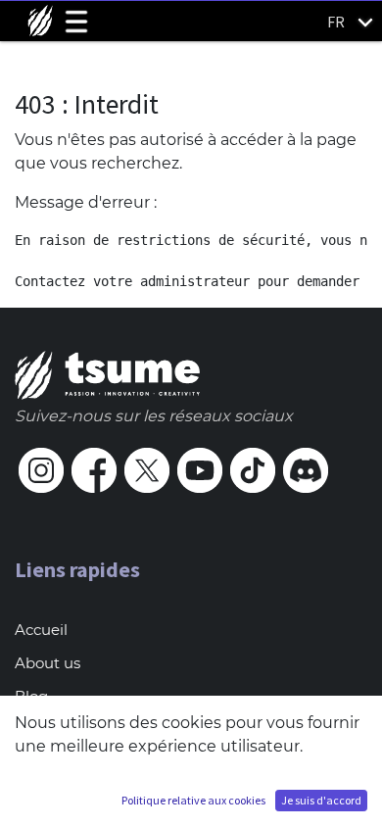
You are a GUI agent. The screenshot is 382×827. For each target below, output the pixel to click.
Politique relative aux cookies (193, 800)
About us (47, 663)
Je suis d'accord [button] (321, 800)
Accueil (41, 629)
